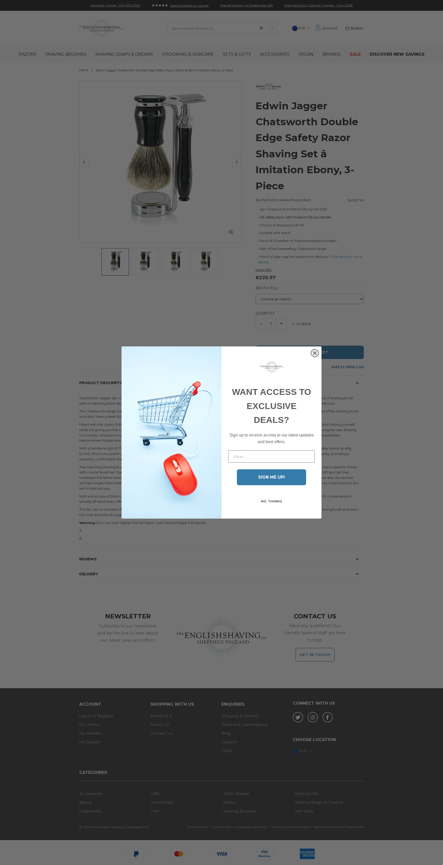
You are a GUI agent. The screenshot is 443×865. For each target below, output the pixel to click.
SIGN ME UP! (271, 477)
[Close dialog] (315, 353)
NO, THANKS (271, 501)
